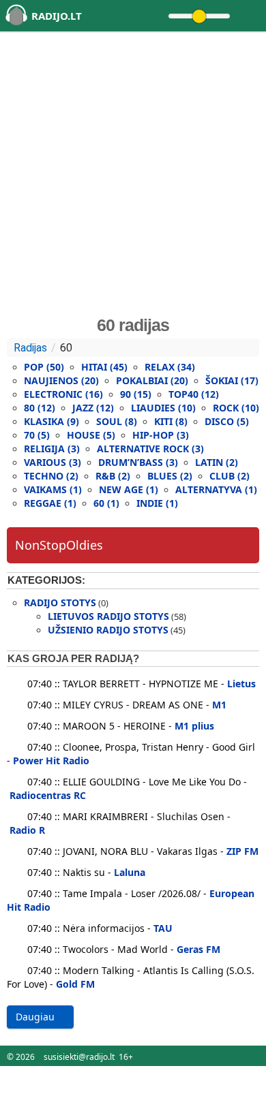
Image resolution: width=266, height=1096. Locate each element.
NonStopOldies (59, 545)
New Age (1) (128, 489)
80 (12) (39, 407)
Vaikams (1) (53, 489)
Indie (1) (157, 503)
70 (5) (37, 434)
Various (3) (52, 462)
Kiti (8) (171, 421)
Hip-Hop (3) (160, 434)
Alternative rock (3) (150, 448)
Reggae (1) (50, 503)
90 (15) (135, 394)
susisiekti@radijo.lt (79, 1057)
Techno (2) (51, 475)
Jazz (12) (93, 407)
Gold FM (75, 983)
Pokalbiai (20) (152, 380)
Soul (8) (116, 421)
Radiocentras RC (48, 795)
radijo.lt (56, 15)
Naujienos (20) (61, 380)
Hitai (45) (104, 366)
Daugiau (36, 1016)
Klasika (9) (51, 421)
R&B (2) (112, 475)
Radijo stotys (60, 602)
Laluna (129, 872)
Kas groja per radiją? (73, 658)
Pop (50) (44, 366)
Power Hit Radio (51, 760)
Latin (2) (216, 462)
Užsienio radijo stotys (108, 629)
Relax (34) (170, 366)
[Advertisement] (133, 173)
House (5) (91, 434)
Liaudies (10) (163, 407)
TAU (163, 928)
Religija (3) (52, 448)
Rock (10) (236, 407)
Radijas (30, 347)
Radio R (27, 830)
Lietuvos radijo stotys (108, 616)
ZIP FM (242, 851)
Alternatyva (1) (216, 489)
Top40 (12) (193, 394)
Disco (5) (227, 421)
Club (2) (229, 475)
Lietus (241, 683)
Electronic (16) (63, 394)
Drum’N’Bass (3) (138, 462)
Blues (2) (169, 475)
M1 (219, 704)
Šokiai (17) (231, 380)
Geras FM (198, 949)
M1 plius (194, 725)
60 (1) (106, 503)
